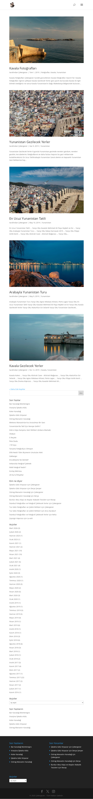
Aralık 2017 (13, 662)
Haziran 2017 (14, 681)
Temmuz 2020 (15, 580)
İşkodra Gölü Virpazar (18, 415)
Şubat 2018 (13, 655)
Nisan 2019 (13, 621)
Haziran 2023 (14, 536)
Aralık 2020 (13, 569)
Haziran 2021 (14, 547)
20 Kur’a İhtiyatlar (16, 475)
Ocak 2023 (13, 539)
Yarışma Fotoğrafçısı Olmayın (21, 449)
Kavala (53, 72)
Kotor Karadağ (15, 411)
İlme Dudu (13, 441)
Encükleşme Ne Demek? (19, 460)
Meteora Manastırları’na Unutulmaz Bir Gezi (27, 422)
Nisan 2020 (13, 591)
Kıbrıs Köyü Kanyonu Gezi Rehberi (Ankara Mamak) (30, 430)
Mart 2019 (13, 625)
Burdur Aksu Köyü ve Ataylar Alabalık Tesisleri (28, 500)
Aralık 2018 (13, 629)
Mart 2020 (13, 595)
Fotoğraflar (45, 72)
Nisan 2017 (13, 685)
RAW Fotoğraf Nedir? (17, 467)
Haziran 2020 (14, 584)
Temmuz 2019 (15, 610)
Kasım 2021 (14, 543)
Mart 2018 (13, 651)
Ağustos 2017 (14, 674)
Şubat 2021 (13, 562)
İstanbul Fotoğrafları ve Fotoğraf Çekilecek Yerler (28, 503)
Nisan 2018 (13, 647)
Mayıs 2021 (13, 550)
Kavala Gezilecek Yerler (26, 366)
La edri (30, 518)
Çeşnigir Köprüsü (16, 518)
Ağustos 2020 (14, 577)
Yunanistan (61, 72)
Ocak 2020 (13, 599)
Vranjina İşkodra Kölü (18, 407)
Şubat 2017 (13, 689)
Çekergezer (22, 72)
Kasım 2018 (14, 633)
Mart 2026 (13, 528)
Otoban (12, 434)
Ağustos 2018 (14, 644)
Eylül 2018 (13, 640)
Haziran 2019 (14, 614)
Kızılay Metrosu (15, 471)
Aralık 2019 (13, 603)
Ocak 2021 (13, 565)
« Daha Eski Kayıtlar (17, 389)
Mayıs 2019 (13, 618)
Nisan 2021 (13, 554)
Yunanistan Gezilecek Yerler (29, 142)
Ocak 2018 (13, 659)
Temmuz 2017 (15, 677)
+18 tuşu (12, 445)
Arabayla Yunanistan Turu (28, 292)
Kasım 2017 (14, 666)
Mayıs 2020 (13, 588)
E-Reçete (12, 437)
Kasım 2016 (14, 692)
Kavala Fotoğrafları (23, 68)
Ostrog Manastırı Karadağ (19, 419)
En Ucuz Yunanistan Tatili (27, 218)
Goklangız (13, 456)
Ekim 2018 (13, 636)
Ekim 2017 (13, 670)
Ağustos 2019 (14, 606)
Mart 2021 (13, 558)
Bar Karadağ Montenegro (19, 404)
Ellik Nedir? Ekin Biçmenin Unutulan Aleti (26, 452)
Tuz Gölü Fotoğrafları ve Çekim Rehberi (25, 507)
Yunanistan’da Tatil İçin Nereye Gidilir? (24, 426)
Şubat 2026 (13, 532)
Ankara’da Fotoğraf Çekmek (20, 463)
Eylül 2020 (13, 573)
